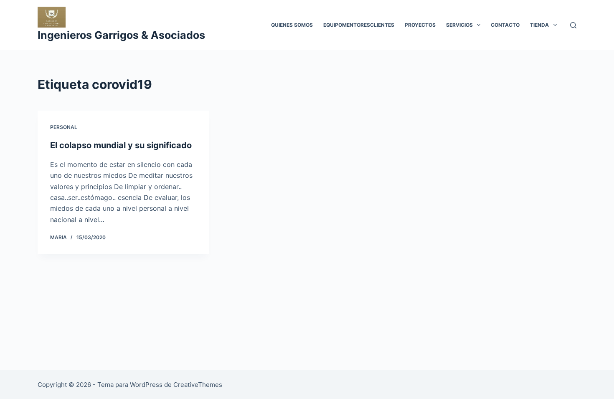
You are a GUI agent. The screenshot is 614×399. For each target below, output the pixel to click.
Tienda (539, 25)
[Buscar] (573, 25)
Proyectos (420, 25)
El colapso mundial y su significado (121, 145)
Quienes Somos (292, 25)
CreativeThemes (197, 385)
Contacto (505, 25)
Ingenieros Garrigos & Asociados (121, 35)
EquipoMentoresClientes (358, 25)
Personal (63, 127)
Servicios (459, 25)
